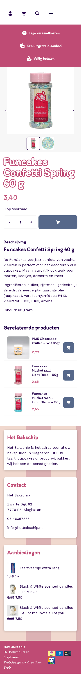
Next (72, 109)
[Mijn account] (10, 13)
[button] (37, 13)
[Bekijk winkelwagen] (24, 13)
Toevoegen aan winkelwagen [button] (68, 347)
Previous (8, 109)
